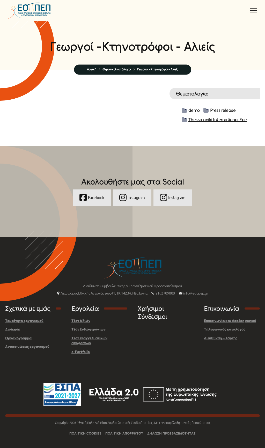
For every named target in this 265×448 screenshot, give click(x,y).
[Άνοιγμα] (253, 10)
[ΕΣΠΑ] (62, 394)
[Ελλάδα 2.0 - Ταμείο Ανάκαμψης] (153, 394)
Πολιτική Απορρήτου (124, 433)
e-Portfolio (80, 352)
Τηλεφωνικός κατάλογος (224, 329)
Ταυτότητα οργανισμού (24, 321)
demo (194, 110)
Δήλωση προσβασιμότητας (171, 433)
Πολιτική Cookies (85, 433)
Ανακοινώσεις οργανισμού (27, 346)
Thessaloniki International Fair (217, 119)
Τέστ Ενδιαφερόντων (88, 329)
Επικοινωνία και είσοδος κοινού (230, 321)
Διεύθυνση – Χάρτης (220, 338)
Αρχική (91, 69)
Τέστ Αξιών (80, 321)
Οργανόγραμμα (18, 338)
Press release (223, 110)
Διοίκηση (12, 329)
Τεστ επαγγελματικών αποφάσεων (89, 341)
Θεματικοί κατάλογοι (116, 69)
